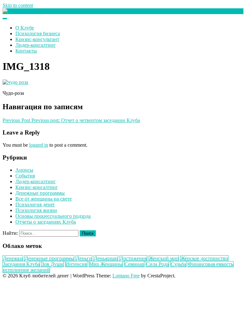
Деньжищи (106, 258)
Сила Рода (157, 264)
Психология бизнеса (37, 33)
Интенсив (76, 264)
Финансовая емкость (210, 264)
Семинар (134, 264)
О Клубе (24, 27)
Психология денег (35, 204)
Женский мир (164, 258)
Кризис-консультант (37, 39)
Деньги (84, 258)
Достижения (133, 258)
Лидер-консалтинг (35, 45)
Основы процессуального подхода (53, 216)
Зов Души (52, 264)
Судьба (178, 264)
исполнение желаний (26, 270)
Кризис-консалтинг (36, 187)
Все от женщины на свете (43, 198)
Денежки (13, 258)
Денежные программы (40, 193)
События (25, 175)
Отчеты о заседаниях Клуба (45, 222)
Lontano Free (126, 275)
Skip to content (18, 5)
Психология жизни (36, 210)
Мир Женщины (106, 264)
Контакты (26, 50)
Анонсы (24, 170)
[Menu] (5, 18)
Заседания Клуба (21, 264)
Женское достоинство (204, 258)
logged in (38, 145)
